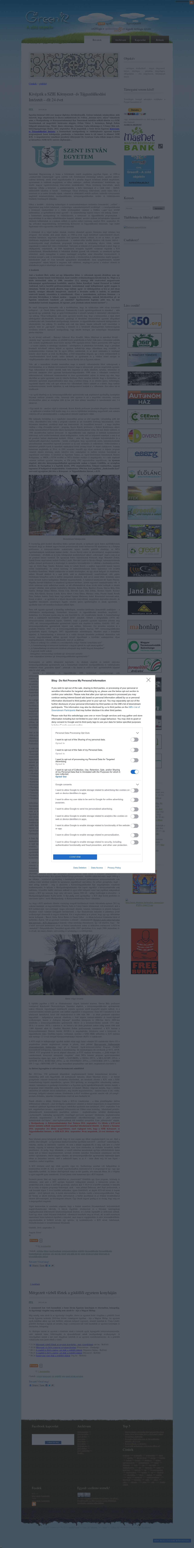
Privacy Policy (114, 867)
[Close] (149, 681)
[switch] (135, 740)
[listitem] (97, 733)
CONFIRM (75, 857)
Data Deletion (79, 867)
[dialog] (97, 774)
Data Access (97, 867)
